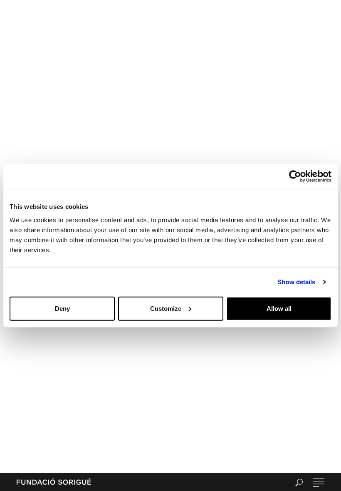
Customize (165, 308)
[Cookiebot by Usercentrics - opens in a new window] (295, 176)
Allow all (279, 308)
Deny (62, 308)
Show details (296, 281)
